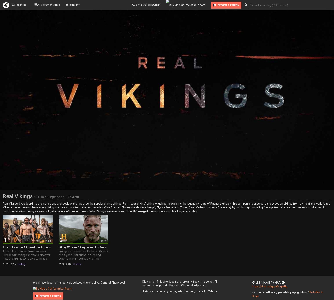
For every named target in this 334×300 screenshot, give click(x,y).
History (21, 264)
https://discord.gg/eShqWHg (269, 286)
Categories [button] (19, 4)
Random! (74, 4)
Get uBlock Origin (146, 4)
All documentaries (48, 4)
